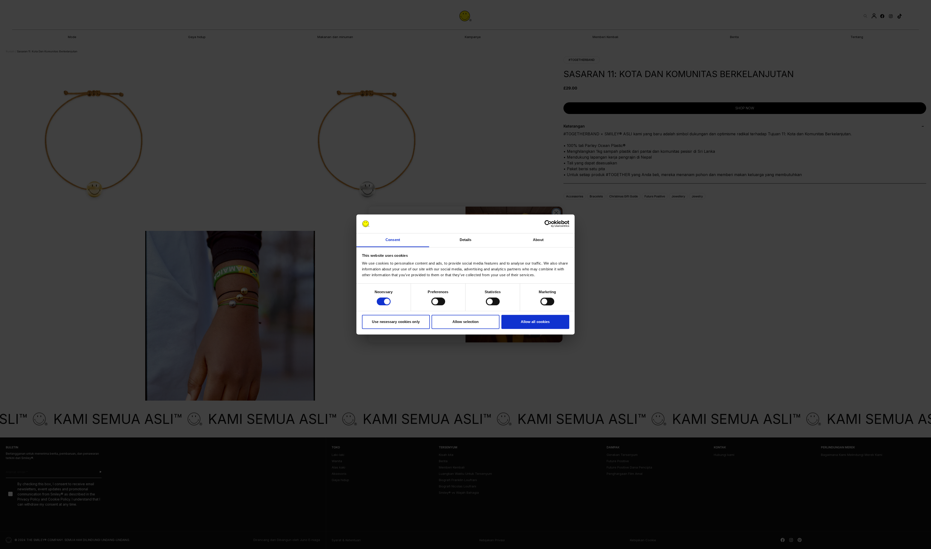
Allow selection (465, 322)
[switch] (438, 302)
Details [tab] (466, 240)
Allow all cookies (535, 322)
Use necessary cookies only (396, 322)
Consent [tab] (392, 240)
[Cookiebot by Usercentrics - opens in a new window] (548, 223)
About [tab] (538, 240)
